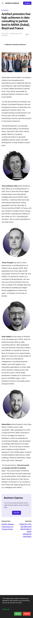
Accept (18, 614)
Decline (26, 614)
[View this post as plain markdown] (27, 34)
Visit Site (16, 513)
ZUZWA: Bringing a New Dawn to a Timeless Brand (8, 526)
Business (5, 10)
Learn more (5, 609)
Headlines (27, 3)
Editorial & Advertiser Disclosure (16, 44)
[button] (2, 3)
